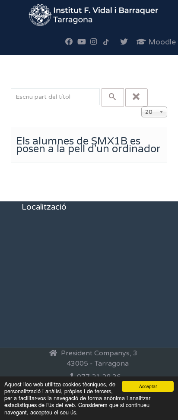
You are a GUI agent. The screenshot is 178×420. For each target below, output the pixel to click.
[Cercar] (113, 97)
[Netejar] (136, 97)
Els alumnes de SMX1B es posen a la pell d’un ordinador (88, 145)
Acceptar (148, 386)
